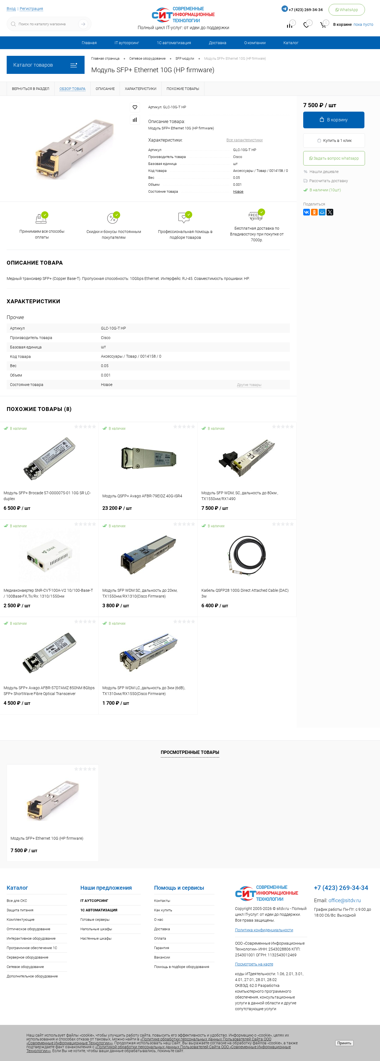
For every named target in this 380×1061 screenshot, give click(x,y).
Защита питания (20, 910)
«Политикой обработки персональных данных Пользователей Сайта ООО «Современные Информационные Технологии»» (158, 1049)
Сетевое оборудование (25, 967)
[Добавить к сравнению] (135, 120)
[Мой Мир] (322, 212)
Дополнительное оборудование (32, 976)
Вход (11, 8)
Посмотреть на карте (254, 964)
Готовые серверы (95, 919)
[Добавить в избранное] (135, 107)
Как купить (163, 910)
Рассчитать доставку (328, 181)
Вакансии (162, 957)
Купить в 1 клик (337, 140)
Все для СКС (17, 901)
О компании (255, 43)
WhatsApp (348, 9)
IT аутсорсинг (127, 43)
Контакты (162, 901)
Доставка (217, 43)
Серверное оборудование (27, 957)
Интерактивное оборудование (31, 938)
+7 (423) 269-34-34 (306, 9)
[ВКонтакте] (306, 212)
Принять (344, 1043)
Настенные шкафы (96, 938)
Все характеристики (244, 140)
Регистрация (31, 8)
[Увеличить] (74, 148)
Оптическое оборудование (28, 929)
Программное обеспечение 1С (32, 948)
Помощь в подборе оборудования (181, 967)
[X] (330, 212)
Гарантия (161, 948)
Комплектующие (20, 919)
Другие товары (249, 385)
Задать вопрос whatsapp (336, 158)
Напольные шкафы (96, 929)
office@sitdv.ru (345, 900)
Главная (89, 43)
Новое (238, 191)
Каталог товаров (33, 65)
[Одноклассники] (314, 212)
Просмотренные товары (190, 752)
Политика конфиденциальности (264, 930)
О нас (158, 919)
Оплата (160, 938)
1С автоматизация (174, 43)
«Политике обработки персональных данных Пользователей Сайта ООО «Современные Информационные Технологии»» (148, 1041)
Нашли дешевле (324, 171)
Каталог (290, 43)
